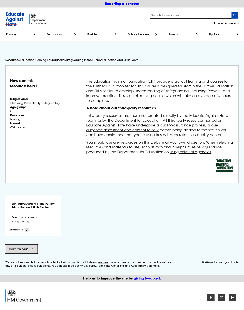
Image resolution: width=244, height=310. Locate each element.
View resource (16, 229)
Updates (215, 34)
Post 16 (92, 34)
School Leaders (138, 34)
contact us (43, 265)
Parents (173, 34)
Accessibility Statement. (145, 265)
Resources (12, 60)
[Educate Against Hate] (15, 19)
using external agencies (190, 152)
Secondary (54, 34)
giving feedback (147, 278)
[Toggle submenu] (33, 34)
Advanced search (226, 23)
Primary (11, 34)
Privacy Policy (87, 265)
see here (103, 262)
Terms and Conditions (111, 265)
